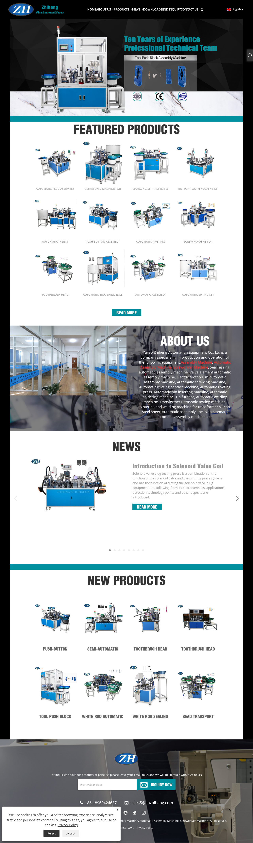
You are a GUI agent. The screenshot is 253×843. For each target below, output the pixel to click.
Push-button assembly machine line (103, 241)
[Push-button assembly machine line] (103, 215)
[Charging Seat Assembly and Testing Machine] (150, 162)
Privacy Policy (144, 828)
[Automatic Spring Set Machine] (198, 268)
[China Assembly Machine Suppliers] (126, 67)
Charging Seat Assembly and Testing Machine (150, 189)
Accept (70, 833)
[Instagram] (143, 813)
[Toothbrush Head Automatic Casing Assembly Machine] (55, 268)
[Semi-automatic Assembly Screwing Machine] (103, 618)
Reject (51, 833)
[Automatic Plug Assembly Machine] (55, 162)
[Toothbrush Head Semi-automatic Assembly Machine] (150, 618)
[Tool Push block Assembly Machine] (55, 686)
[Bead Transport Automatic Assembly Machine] (198, 686)
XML (131, 828)
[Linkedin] (125, 813)
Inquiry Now (162, 784)
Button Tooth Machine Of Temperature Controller (198, 189)
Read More (126, 312)
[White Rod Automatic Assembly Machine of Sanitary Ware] (103, 686)
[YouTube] (134, 813)
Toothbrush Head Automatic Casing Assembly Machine (55, 294)
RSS (123, 828)
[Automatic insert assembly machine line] (55, 215)
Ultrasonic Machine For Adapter (102, 189)
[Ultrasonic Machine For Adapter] (103, 162)
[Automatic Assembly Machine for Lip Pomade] (150, 268)
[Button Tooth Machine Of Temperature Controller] (198, 162)
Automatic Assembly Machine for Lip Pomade (150, 294)
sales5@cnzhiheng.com (151, 802)
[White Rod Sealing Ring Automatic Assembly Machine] (150, 686)
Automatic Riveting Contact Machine (150, 241)
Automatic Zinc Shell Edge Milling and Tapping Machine (103, 294)
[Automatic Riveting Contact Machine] (150, 215)
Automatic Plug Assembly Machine (55, 189)
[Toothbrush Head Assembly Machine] (198, 618)
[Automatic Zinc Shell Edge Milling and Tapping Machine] (103, 268)
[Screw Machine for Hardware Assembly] (198, 215)
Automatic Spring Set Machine (198, 294)
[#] (68, 360)
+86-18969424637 (101, 802)
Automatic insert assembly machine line (55, 241)
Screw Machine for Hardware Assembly (198, 241)
